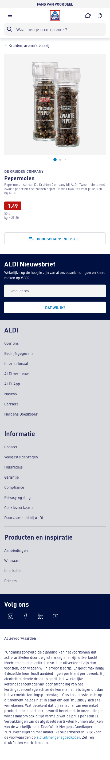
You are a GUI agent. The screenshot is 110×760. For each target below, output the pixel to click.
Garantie (11, 477)
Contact (10, 446)
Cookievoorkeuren (19, 507)
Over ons (11, 343)
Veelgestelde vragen (21, 456)
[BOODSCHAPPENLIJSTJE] (100, 15)
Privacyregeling (17, 497)
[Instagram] (10, 616)
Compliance (14, 487)
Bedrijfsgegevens (19, 353)
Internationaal (16, 363)
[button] (10, 17)
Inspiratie (12, 570)
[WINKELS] (88, 15)
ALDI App (12, 383)
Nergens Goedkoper (21, 414)
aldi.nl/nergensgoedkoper (58, 737)
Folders (10, 580)
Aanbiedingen (16, 550)
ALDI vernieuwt (17, 373)
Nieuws (10, 393)
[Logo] (55, 15)
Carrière (11, 403)
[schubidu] (25, 616)
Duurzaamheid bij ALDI (23, 517)
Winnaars (12, 560)
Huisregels (13, 467)
